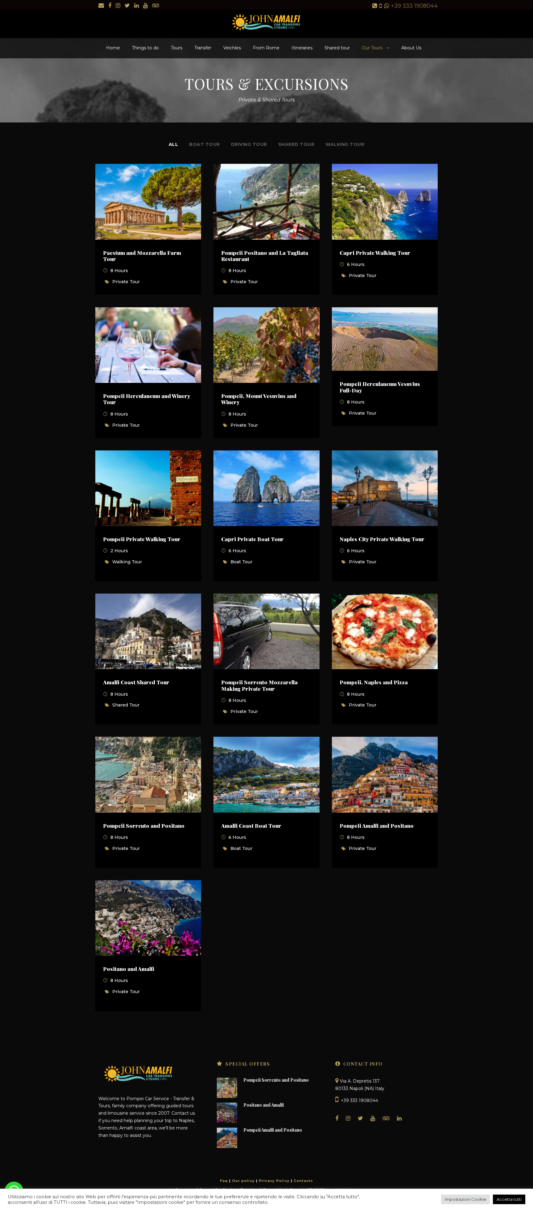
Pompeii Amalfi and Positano (377, 825)
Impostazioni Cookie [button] (465, 1199)
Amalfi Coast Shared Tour (136, 682)
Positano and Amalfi (128, 968)
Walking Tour (344, 144)
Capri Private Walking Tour (375, 252)
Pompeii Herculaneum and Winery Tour (146, 398)
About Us (411, 48)
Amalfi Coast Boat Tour (251, 825)
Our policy (243, 1181)
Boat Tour (204, 144)
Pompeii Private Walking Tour (141, 539)
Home (113, 48)
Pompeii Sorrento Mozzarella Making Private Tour (259, 685)
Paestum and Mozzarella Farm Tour (142, 255)
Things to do (145, 48)
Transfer (202, 48)
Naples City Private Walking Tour (382, 539)
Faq (224, 1181)
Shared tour (337, 48)
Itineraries (301, 48)
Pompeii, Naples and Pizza (374, 682)
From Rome (266, 48)
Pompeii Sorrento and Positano (143, 825)
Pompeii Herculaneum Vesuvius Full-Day (380, 386)
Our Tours (372, 48)
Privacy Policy (274, 1181)
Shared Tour (296, 144)
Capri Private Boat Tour (252, 539)
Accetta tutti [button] (509, 1199)
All (173, 144)
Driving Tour (249, 144)
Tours (176, 48)
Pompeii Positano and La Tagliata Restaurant (264, 255)
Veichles (232, 48)
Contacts (303, 1181)
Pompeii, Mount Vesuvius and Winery (258, 398)
